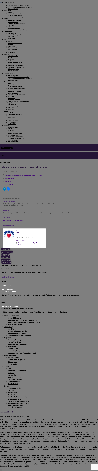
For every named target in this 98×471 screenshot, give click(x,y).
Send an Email (20, 240)
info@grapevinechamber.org (11, 306)
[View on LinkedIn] (4, 190)
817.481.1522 (6, 285)
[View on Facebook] (8, 190)
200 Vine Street (7, 289)
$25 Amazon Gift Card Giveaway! (13, 220)
